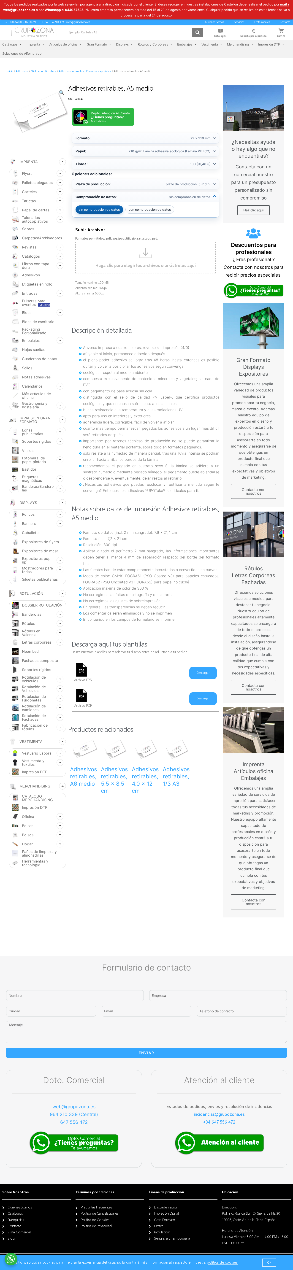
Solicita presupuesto (253, 36)
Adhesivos (22, 71)
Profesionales (262, 22)
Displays (122, 44)
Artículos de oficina (63, 44)
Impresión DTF (269, 44)
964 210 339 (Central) (74, 1114)
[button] (269, 1263)
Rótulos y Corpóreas (153, 44)
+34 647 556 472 (219, 1122)
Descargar (203, 672)
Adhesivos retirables (71, 71)
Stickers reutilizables (43, 71)
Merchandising (238, 44)
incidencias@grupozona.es (219, 1114)
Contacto (285, 22)
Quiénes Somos (214, 22)
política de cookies (222, 1263)
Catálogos (220, 36)
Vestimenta (209, 44)
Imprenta (33, 44)
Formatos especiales (98, 71)
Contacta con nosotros (253, 491)
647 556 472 (74, 1122)
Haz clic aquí (253, 210)
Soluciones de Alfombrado (21, 53)
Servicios (239, 22)
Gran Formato (97, 44)
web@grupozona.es (73, 1106)
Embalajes (184, 44)
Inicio (10, 71)
